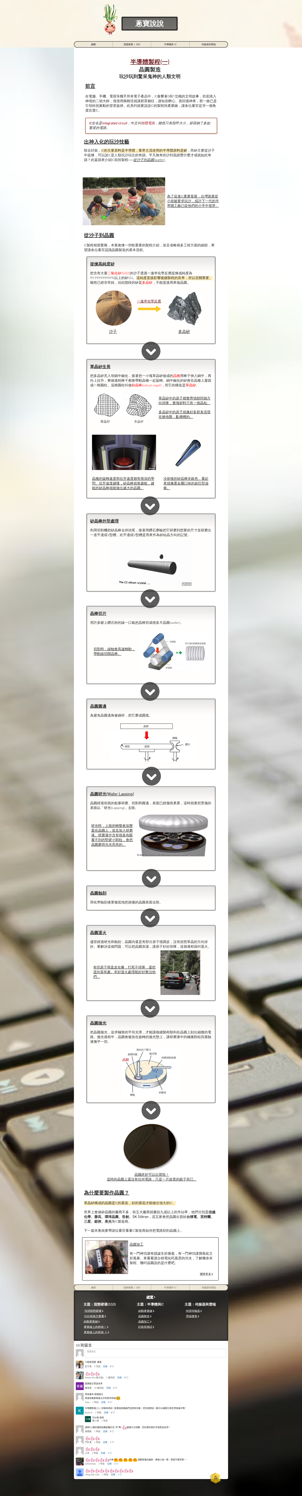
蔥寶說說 (150, 23)
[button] (132, 44)
